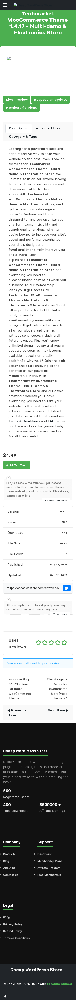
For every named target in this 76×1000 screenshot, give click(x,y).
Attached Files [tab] (48, 128)
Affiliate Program (48, 867)
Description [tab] (19, 128)
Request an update (50, 100)
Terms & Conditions (24, 421)
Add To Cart (16, 465)
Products (9, 854)
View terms (60, 614)
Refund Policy (12, 931)
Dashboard (44, 854)
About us (9, 867)
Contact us (10, 874)
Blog (6, 861)
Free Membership (49, 874)
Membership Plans (21, 108)
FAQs (6, 917)
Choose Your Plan (56, 500)
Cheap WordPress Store (36, 969)
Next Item (56, 710)
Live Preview (17, 100)
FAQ (51, 421)
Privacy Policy (13, 924)
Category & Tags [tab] (23, 137)
